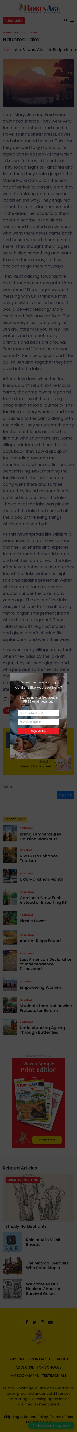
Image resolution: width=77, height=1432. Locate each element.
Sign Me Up (38, 731)
